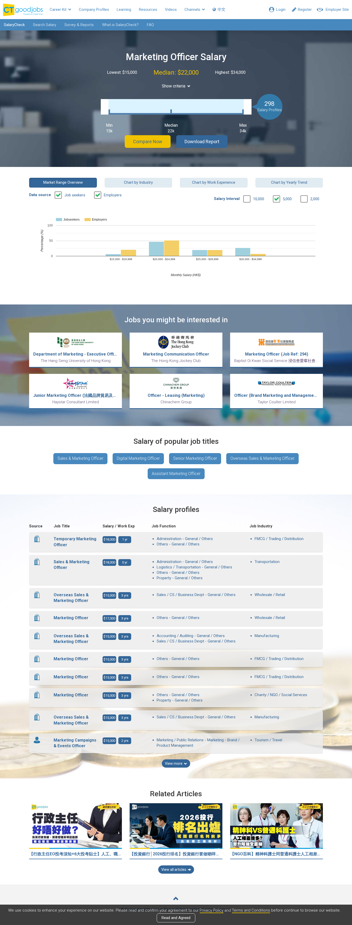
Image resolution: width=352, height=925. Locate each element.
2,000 (314, 199)
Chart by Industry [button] (138, 182)
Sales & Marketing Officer (80, 458)
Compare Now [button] (147, 141)
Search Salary (44, 24)
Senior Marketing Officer (195, 458)
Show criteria (173, 86)
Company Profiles (94, 9)
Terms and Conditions (251, 910)
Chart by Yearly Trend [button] (289, 182)
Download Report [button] (202, 141)
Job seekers (74, 195)
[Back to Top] (176, 899)
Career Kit (59, 9)
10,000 (258, 199)
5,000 (287, 199)
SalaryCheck (14, 24)
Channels (193, 9)
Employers (113, 195)
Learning (124, 9)
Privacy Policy (211, 910)
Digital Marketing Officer (138, 458)
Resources (148, 9)
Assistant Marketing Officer (176, 473)
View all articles (173, 869)
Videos (171, 9)
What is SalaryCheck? (120, 24)
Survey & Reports (79, 24)
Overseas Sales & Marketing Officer (262, 458)
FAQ (150, 24)
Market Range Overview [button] (63, 182)
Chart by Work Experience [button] (213, 182)
